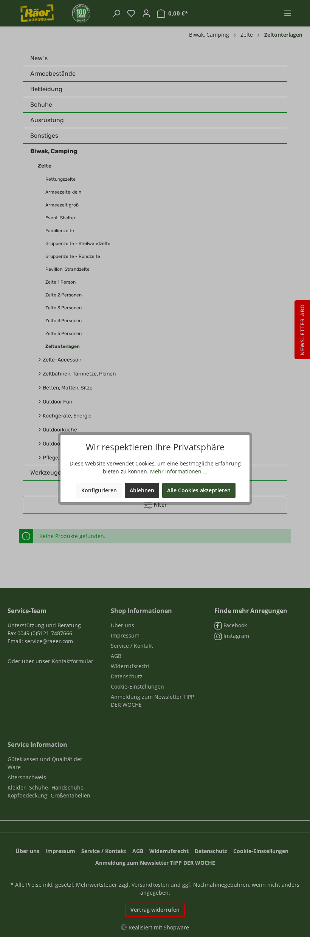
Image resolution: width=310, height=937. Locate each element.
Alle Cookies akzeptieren (199, 490)
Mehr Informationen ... (179, 471)
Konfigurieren (99, 490)
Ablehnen (142, 490)
